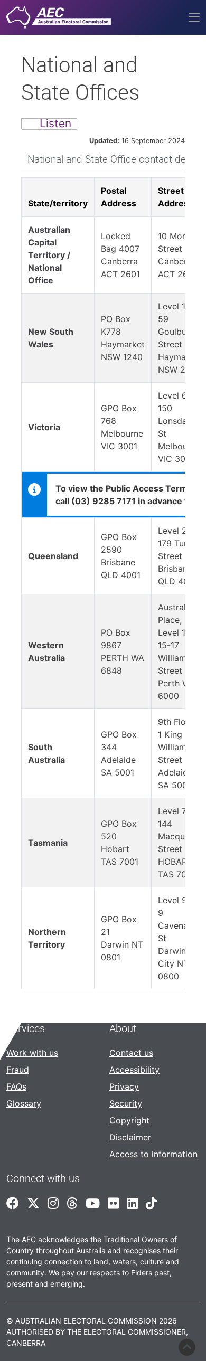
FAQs (16, 1086)
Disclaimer (130, 1137)
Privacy (124, 1086)
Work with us (32, 1052)
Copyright (129, 1120)
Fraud (17, 1069)
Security (125, 1103)
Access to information (153, 1154)
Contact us (131, 1052)
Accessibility (134, 1069)
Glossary (23, 1103)
